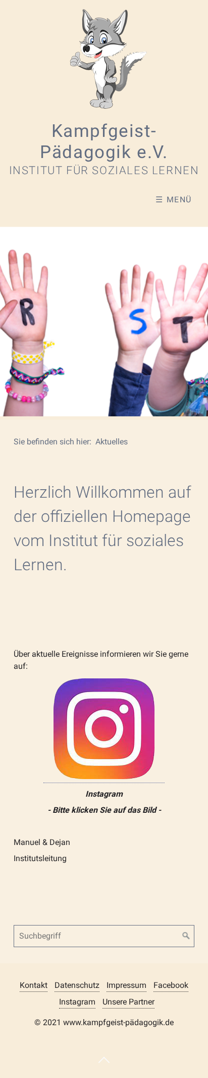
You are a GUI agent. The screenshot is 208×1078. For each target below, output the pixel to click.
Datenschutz (77, 985)
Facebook (170, 985)
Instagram (77, 1002)
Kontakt (33, 985)
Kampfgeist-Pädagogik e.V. (104, 141)
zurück (12, 316)
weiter (195, 316)
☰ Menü (173, 199)
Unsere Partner (128, 1002)
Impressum (126, 985)
